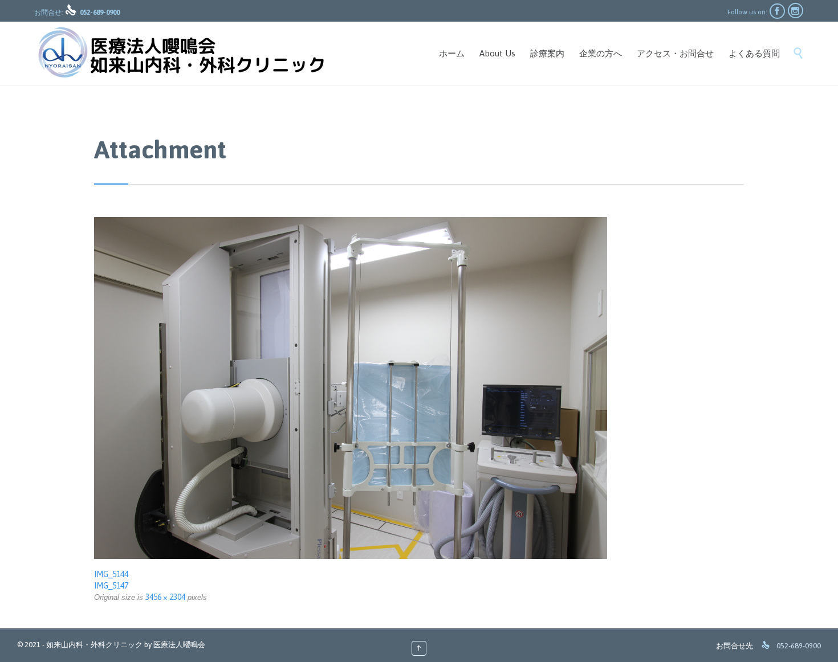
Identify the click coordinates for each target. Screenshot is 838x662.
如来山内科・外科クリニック (94, 644)
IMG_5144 (111, 574)
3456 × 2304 (165, 597)
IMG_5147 (111, 585)
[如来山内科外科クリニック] (180, 53)
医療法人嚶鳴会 (179, 644)
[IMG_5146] (419, 388)
